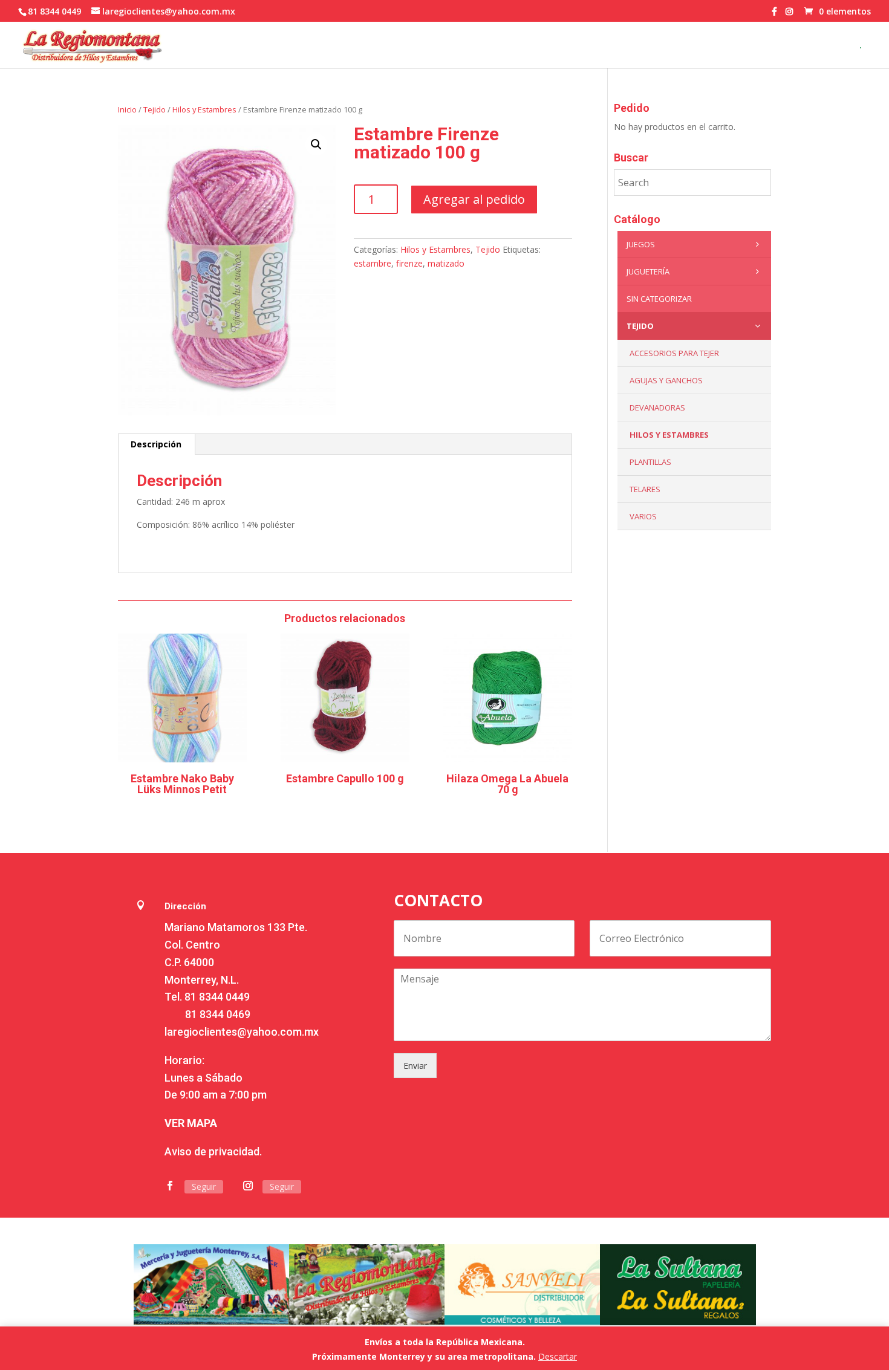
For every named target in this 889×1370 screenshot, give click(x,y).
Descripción (156, 444)
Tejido (154, 109)
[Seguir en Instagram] (248, 1185)
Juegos (641, 244)
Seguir (204, 1186)
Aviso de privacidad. (213, 1151)
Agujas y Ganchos (666, 380)
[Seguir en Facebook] (170, 1185)
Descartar (557, 1356)
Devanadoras (657, 407)
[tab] (156, 444)
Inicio (127, 109)
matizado (446, 263)
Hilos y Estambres (204, 109)
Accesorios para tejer (674, 353)
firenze (409, 263)
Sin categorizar (659, 298)
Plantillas (650, 461)
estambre (372, 263)
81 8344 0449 (217, 996)
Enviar (415, 1065)
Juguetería (648, 271)
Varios (643, 516)
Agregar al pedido (474, 199)
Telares (645, 489)
